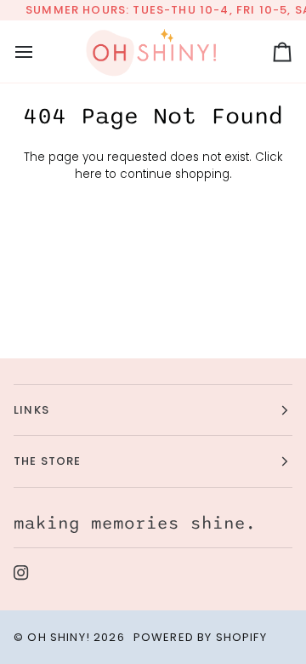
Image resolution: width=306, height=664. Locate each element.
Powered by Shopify (200, 637)
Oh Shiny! (58, 637)
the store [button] (48, 461)
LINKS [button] (31, 410)
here (88, 174)
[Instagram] (21, 573)
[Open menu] (39, 51)
